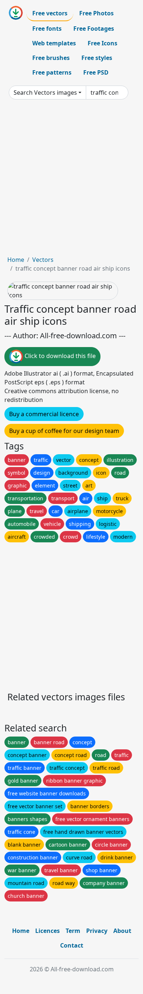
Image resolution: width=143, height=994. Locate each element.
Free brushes (51, 58)
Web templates (54, 43)
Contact (71, 945)
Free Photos (96, 13)
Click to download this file (59, 356)
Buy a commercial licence (44, 414)
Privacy (96, 931)
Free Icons (102, 43)
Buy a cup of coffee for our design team (64, 431)
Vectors (43, 260)
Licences (47, 931)
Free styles (96, 58)
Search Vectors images (45, 93)
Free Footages (93, 29)
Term (73, 931)
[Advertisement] (71, 180)
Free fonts (47, 29)
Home (15, 260)
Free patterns (52, 72)
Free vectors (49, 13)
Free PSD (96, 72)
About (122, 931)
